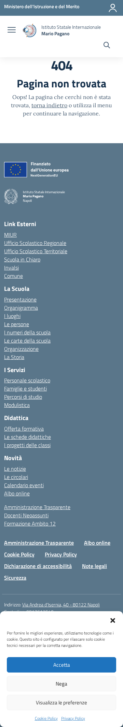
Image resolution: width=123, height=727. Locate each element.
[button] (112, 619)
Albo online (17, 493)
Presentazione (20, 299)
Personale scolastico (27, 380)
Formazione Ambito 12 (30, 523)
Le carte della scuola (27, 340)
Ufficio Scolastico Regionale (35, 243)
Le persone (16, 324)
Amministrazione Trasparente (37, 507)
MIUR (10, 235)
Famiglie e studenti (25, 388)
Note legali (94, 566)
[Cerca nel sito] (106, 45)
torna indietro (49, 105)
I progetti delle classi (27, 445)
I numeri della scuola (27, 332)
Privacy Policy (73, 718)
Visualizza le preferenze (61, 702)
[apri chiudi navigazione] (12, 30)
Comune (13, 276)
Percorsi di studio (23, 397)
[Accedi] (113, 7)
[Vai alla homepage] (29, 30)
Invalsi (11, 267)
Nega (61, 684)
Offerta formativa (24, 428)
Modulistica (17, 405)
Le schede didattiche (27, 437)
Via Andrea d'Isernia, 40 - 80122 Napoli (61, 604)
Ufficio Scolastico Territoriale (35, 251)
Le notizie (15, 469)
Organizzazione (21, 349)
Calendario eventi (24, 485)
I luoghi (12, 316)
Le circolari (16, 477)
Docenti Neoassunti (26, 515)
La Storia (14, 357)
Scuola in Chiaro (22, 259)
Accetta (61, 665)
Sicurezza (15, 578)
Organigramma (21, 308)
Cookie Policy (46, 718)
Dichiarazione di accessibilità (38, 566)
